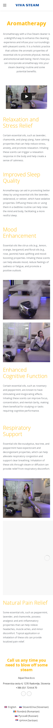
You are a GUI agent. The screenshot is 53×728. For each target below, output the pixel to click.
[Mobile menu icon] (4, 5)
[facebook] (23, 693)
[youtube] (29, 693)
